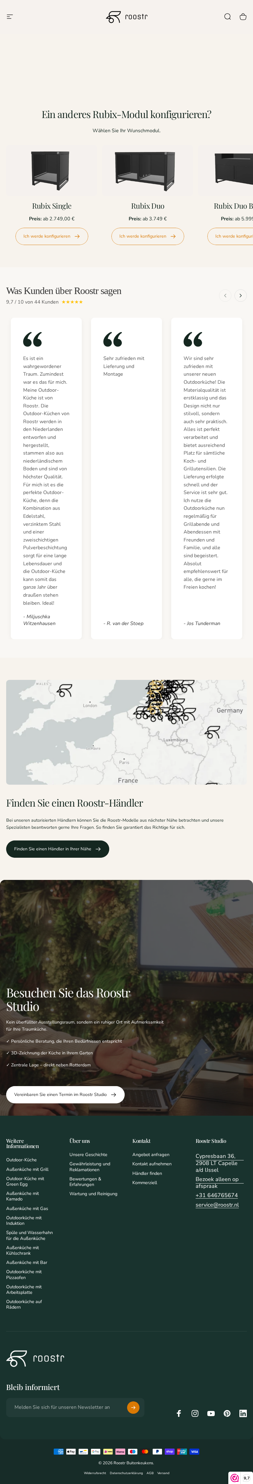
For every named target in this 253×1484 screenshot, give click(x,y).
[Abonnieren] (133, 1407)
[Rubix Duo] (147, 170)
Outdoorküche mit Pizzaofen (24, 1274)
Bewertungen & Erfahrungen (85, 1181)
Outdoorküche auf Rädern (24, 1304)
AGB (150, 1473)
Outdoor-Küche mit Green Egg (25, 1181)
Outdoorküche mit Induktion (24, 1220)
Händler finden (147, 1173)
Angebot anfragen (150, 1154)
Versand (163, 1473)
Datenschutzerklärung (126, 1473)
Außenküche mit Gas (27, 1208)
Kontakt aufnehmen (152, 1164)
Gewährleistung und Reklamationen (89, 1166)
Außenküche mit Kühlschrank (22, 1250)
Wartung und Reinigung (93, 1193)
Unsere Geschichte (88, 1154)
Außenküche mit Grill (27, 1169)
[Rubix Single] (51, 170)
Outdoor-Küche (21, 1160)
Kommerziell (144, 1182)
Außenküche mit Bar (26, 1262)
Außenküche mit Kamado (22, 1196)
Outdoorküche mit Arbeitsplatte (24, 1289)
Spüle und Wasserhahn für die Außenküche (29, 1235)
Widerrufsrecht (95, 1473)
